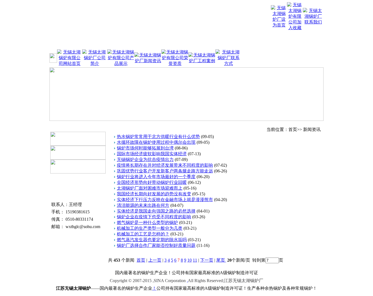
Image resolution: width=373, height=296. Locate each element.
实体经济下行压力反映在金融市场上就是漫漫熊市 (165, 199)
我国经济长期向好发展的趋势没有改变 (154, 194)
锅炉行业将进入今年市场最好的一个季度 (156, 176)
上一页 (154, 260)
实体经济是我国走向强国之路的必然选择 (156, 211)
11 (195, 260)
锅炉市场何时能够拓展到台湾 (145, 148)
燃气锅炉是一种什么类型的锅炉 (147, 222)
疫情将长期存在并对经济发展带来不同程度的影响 (165, 165)
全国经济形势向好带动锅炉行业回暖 (152, 182)
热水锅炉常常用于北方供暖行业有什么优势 (158, 136)
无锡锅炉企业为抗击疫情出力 (145, 159)
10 (189, 260)
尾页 (221, 260)
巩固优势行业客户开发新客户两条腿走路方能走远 (165, 171)
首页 (141, 260)
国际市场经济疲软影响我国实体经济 (152, 153)
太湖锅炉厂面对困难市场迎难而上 (149, 188)
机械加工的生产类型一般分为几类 (149, 228)
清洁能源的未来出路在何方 (143, 205)
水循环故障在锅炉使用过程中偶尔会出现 (156, 142)
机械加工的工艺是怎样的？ (143, 234)
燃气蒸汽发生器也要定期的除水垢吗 (152, 239)
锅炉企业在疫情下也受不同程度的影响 (154, 216)
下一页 (206, 260)
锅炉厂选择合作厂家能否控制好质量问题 (156, 245)
